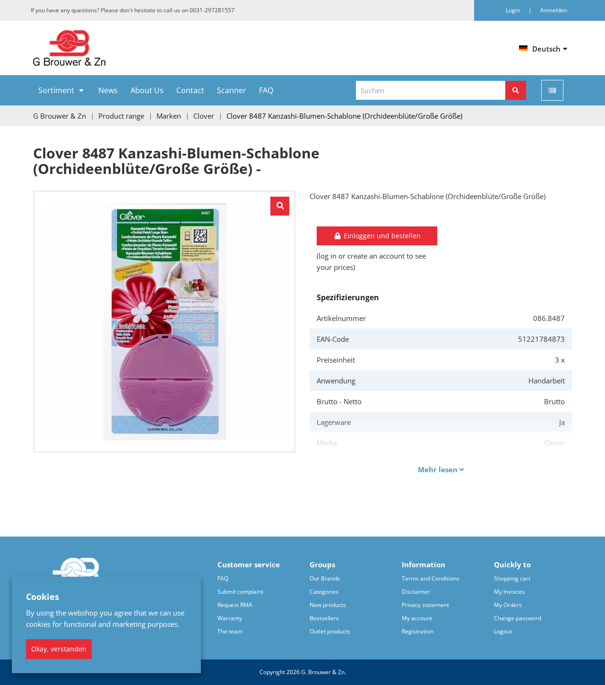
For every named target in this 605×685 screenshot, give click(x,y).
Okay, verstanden (58, 648)
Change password (517, 618)
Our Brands (325, 578)
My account (417, 618)
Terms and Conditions (430, 578)
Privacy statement (425, 605)
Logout (503, 631)
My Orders (508, 605)
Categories (324, 592)
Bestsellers (324, 618)
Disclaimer (416, 592)
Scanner (231, 90)
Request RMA (234, 605)
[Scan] (552, 90)
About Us (147, 90)
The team (229, 631)
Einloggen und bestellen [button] (381, 235)
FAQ (266, 90)
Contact (190, 90)
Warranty (229, 618)
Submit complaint (240, 592)
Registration (417, 631)
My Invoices (509, 592)
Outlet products (330, 631)
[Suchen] (515, 90)
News (108, 90)
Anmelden (553, 10)
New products (328, 605)
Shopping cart (512, 578)
